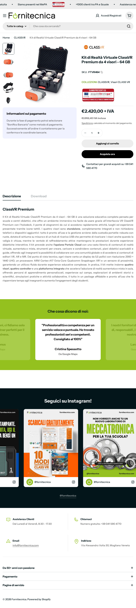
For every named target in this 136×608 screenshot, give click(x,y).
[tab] (12, 197)
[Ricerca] (129, 26)
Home (6, 37)
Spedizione (87, 123)
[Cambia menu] (5, 16)
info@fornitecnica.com (26, 545)
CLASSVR (20, 37)
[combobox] (68, 26)
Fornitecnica (19, 599)
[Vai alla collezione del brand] (94, 44)
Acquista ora (107, 154)
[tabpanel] (68, 245)
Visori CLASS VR (120, 82)
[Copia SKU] (102, 72)
